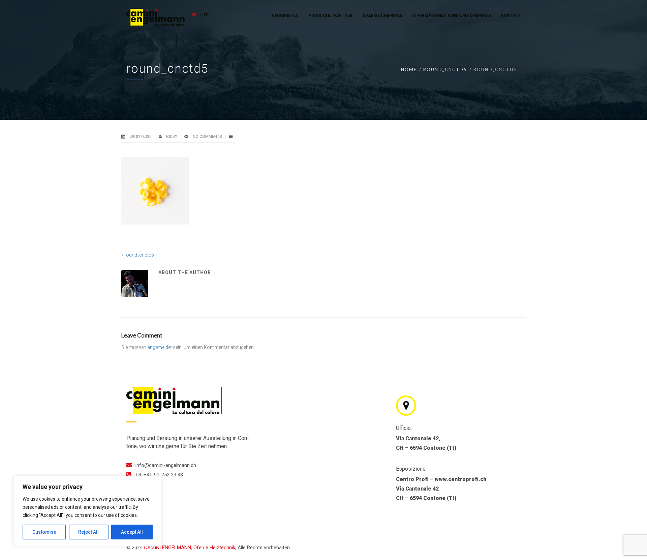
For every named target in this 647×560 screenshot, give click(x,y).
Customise (44, 532)
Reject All (88, 532)
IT (206, 15)
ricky (172, 136)
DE (193, 15)
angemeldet (159, 347)
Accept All (132, 532)
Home (409, 69)
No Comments (207, 136)
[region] (87, 511)
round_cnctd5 (445, 69)
